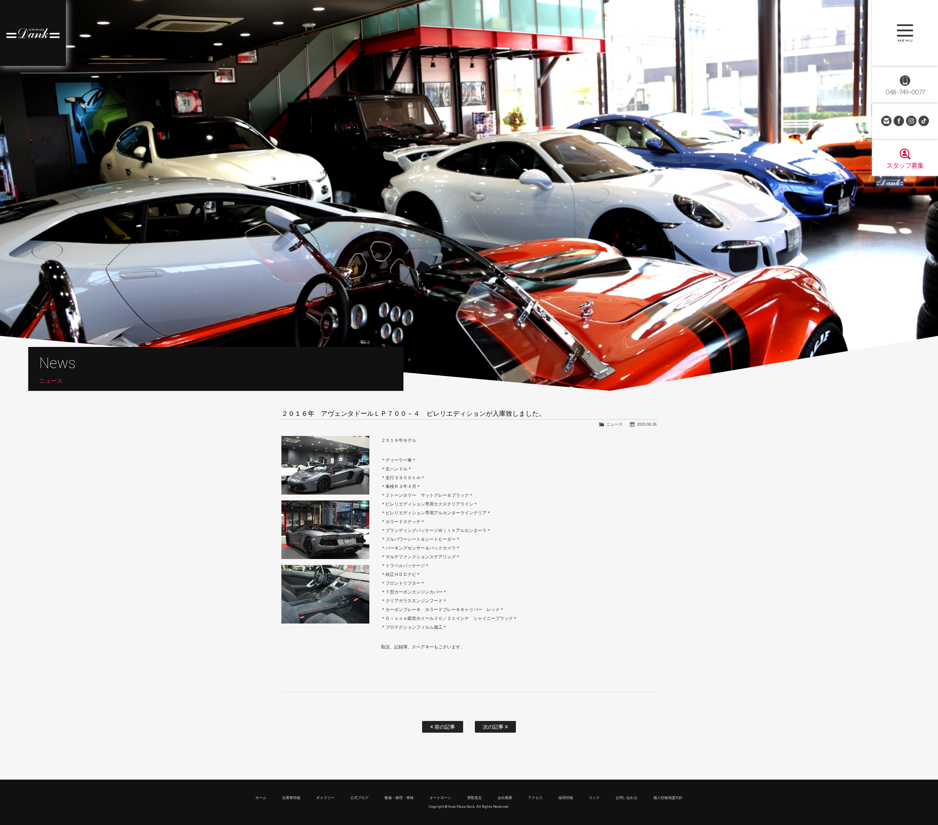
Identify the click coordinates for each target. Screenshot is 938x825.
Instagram (911, 121)
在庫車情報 (291, 798)
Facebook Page (899, 121)
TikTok (923, 121)
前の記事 (444, 727)
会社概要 (505, 798)
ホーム (260, 798)
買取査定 (474, 798)
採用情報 (565, 798)
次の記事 (494, 727)
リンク (594, 798)
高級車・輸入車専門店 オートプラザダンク (33, 33)
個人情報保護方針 (668, 798)
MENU (905, 33)
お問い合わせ (886, 121)
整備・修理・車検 (399, 798)
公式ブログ (359, 798)
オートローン (440, 798)
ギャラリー (325, 798)
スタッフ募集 (905, 165)
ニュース (614, 424)
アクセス (535, 798)
